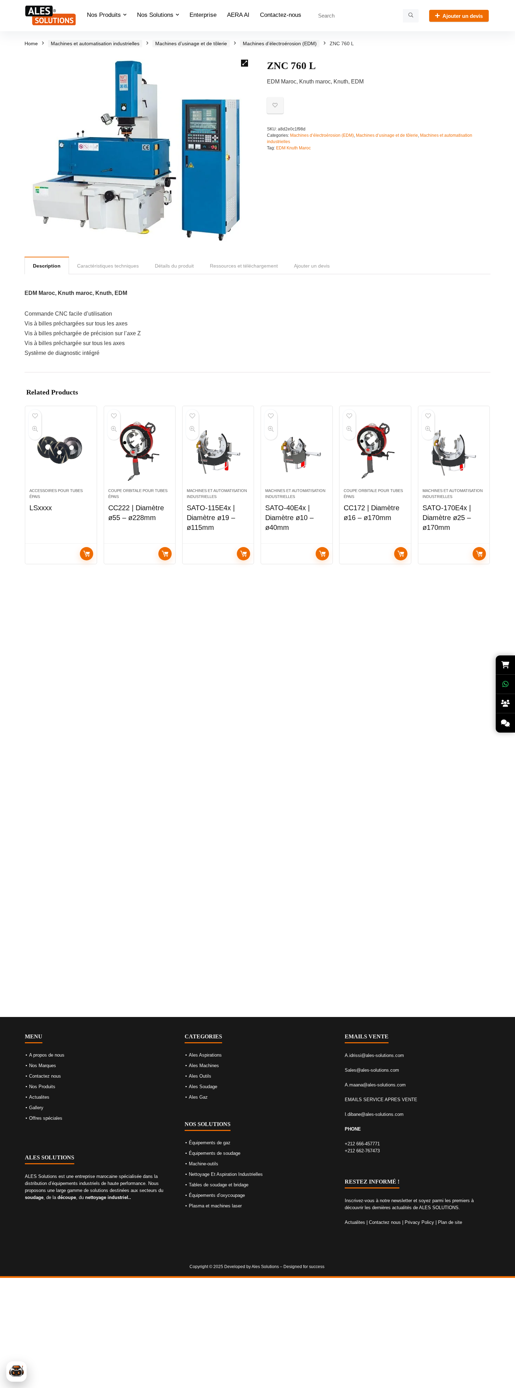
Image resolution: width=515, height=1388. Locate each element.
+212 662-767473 (362, 1150)
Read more (86, 553)
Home (31, 43)
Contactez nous (45, 1076)
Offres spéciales (45, 1118)
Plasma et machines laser (215, 1205)
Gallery (36, 1107)
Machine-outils (203, 1163)
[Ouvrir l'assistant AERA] (16, 1371)
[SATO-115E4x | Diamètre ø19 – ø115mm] (218, 450)
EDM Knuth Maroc (293, 148)
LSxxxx (40, 508)
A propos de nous (46, 1055)
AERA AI (238, 15)
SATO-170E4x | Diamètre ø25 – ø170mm (447, 517)
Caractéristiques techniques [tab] (108, 266)
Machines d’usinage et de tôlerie (191, 43)
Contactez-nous (280, 15)
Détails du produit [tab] (174, 266)
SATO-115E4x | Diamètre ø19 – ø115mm (211, 517)
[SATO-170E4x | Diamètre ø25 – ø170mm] (454, 450)
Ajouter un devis (462, 16)
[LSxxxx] (60, 450)
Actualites (39, 1097)
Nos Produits (104, 15)
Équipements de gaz (210, 1142)
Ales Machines (204, 1065)
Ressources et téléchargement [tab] (244, 266)
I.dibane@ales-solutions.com (374, 1114)
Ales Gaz (198, 1097)
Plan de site (450, 1222)
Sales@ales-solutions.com (372, 1070)
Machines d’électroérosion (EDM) (280, 43)
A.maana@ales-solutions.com (375, 1084)
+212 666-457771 (362, 1143)
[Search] (411, 15)
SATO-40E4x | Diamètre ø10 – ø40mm (289, 517)
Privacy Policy (419, 1222)
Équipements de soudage (214, 1153)
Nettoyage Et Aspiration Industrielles (226, 1174)
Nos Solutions (155, 15)
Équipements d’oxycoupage (217, 1195)
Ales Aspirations (205, 1055)
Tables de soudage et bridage (218, 1184)
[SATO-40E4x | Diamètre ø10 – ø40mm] (296, 450)
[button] (244, 63)
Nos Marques (42, 1065)
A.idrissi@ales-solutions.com (374, 1055)
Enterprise (203, 15)
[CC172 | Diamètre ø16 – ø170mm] (375, 450)
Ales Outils (200, 1076)
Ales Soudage (203, 1086)
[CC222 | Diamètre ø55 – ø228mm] (139, 450)
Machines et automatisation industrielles (95, 43)
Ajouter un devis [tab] (312, 266)
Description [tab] (47, 266)
